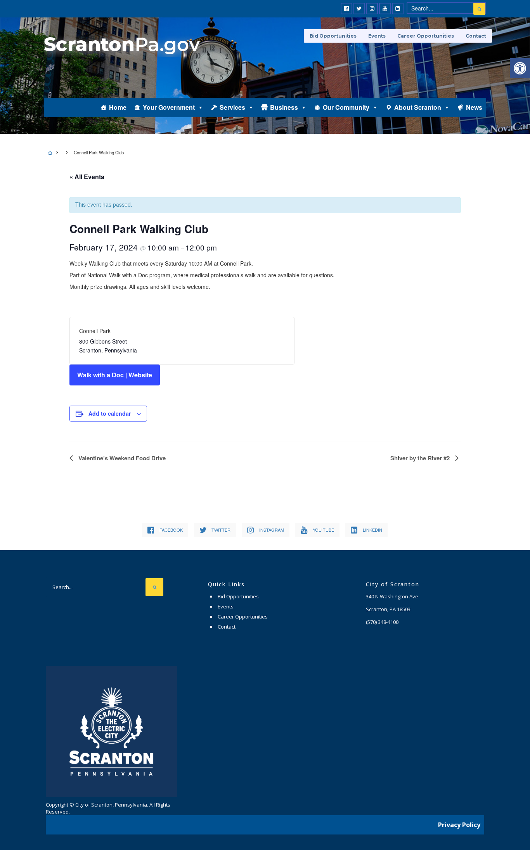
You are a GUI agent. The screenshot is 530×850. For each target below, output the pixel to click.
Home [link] (117, 107)
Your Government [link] (169, 107)
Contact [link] (476, 36)
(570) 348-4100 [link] (382, 621)
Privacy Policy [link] (459, 825)
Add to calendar (109, 413)
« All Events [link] (86, 176)
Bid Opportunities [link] (333, 36)
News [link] (474, 107)
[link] (520, 68)
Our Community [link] (346, 107)
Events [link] (377, 36)
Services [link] (232, 107)
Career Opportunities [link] (425, 36)
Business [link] (284, 107)
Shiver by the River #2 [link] (420, 458)
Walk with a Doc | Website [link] (114, 374)
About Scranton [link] (417, 107)
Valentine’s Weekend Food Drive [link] (121, 458)
